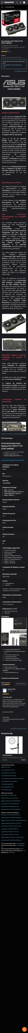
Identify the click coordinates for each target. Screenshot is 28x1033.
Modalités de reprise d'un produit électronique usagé (14, 434)
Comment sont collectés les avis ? (18, 728)
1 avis (9, 51)
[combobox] (25, 2)
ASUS (21, 848)
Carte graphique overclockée (8, 773)
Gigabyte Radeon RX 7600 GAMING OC (11, 801)
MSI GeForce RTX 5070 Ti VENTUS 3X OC (11, 826)
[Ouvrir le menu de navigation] (2, 2)
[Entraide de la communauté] (24, 1029)
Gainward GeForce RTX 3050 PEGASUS (11, 809)
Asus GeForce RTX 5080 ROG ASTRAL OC (11, 840)
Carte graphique (9, 7)
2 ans (21, 455)
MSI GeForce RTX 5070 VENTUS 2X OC (10, 815)
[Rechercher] (17, 2)
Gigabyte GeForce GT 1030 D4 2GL (9, 798)
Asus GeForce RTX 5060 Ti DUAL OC (10, 831)
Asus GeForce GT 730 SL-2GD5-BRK (10, 803)
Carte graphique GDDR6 (7, 784)
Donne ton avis (20, 684)
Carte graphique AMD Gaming (8, 775)
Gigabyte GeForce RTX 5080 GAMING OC (11, 817)
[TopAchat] (9, 2)
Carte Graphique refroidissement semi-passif (12, 778)
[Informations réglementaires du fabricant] (15, 664)
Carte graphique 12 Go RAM (8, 770)
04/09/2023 (11, 852)
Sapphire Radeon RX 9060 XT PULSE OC (11, 823)
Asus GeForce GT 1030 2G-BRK (8, 795)
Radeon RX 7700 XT (6, 767)
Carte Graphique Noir (6, 789)
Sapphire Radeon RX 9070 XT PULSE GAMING (12, 837)
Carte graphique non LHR (7, 787)
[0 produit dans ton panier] (20, 2)
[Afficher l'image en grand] (14, 23)
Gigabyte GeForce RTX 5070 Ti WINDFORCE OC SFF (14, 820)
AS (24, 850)
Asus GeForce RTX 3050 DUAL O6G (10, 806)
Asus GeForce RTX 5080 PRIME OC (9, 829)
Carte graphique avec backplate (9, 781)
